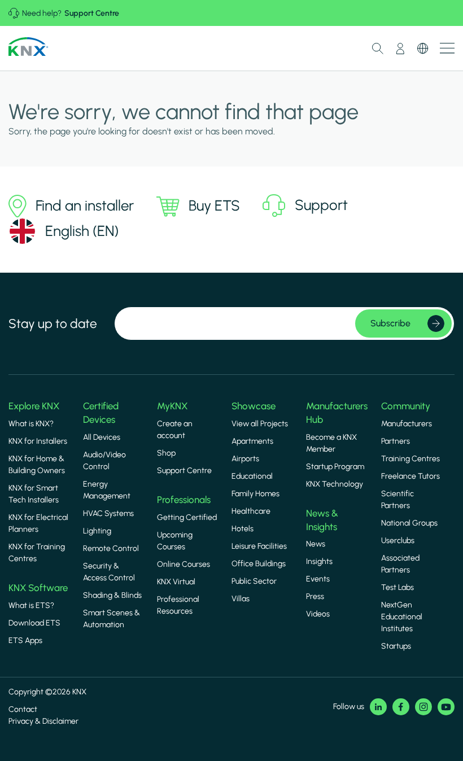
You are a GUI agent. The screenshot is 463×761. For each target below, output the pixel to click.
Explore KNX (33, 406)
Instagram (423, 706)
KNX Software (38, 587)
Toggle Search (377, 48)
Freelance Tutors (410, 476)
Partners (395, 441)
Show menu (447, 48)
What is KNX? (31, 423)
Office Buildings (258, 563)
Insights (319, 561)
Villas (240, 598)
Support (321, 204)
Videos (318, 614)
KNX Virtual (176, 582)
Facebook (400, 706)
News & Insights (322, 520)
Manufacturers (406, 423)
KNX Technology (334, 484)
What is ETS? (31, 605)
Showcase (253, 406)
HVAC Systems (108, 513)
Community (405, 406)
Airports (245, 458)
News (315, 544)
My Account (400, 48)
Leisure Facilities (259, 546)
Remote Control (111, 548)
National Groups (409, 523)
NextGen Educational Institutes (401, 616)
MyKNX (172, 406)
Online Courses (183, 564)
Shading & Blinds (112, 595)
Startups (396, 646)
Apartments (252, 441)
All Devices (101, 437)
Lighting (97, 531)
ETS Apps (25, 640)
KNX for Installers (37, 441)
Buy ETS (214, 205)
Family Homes (255, 493)
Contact (22, 709)
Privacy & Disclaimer (43, 721)
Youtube (446, 706)
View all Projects (259, 423)
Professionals (184, 499)
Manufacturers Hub (337, 412)
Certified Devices (101, 412)
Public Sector (254, 581)
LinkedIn (378, 706)
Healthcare (250, 511)
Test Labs (397, 587)
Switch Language (423, 48)
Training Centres (410, 458)
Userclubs (397, 540)
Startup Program (335, 466)
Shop (166, 453)
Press (315, 596)
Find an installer (85, 205)
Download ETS (34, 623)
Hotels (242, 528)
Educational (252, 476)
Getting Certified (187, 517)
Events (318, 579)
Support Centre (91, 13)
